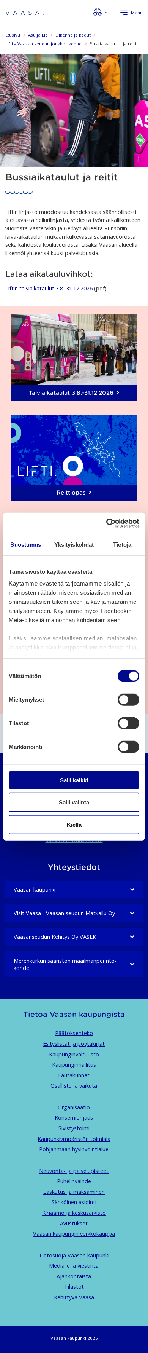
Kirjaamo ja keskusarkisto (74, 1212)
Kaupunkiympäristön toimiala (74, 1138)
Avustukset (74, 1223)
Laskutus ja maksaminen (74, 1191)
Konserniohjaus (74, 1117)
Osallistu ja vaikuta (73, 1085)
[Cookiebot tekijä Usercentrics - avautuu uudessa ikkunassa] (106, 523)
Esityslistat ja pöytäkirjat (74, 1043)
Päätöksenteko (74, 1033)
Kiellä (74, 824)
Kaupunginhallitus (74, 1064)
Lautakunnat (74, 1075)
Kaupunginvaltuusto (74, 1054)
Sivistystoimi (74, 1128)
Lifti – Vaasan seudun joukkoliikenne (43, 43)
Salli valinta (74, 802)
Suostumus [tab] (25, 544)
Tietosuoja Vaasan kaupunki (74, 1255)
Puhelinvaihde (74, 1181)
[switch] (128, 699)
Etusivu (12, 35)
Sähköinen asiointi (74, 1202)
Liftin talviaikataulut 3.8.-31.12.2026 (49, 288)
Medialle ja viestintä (74, 1265)
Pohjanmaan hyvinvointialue (74, 1149)
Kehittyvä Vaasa (74, 1297)
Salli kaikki (74, 780)
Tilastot (74, 1286)
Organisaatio (74, 1107)
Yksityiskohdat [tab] (74, 544)
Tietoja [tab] (122, 544)
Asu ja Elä (38, 35)
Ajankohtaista (74, 1276)
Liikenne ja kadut (73, 35)
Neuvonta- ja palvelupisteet (74, 1170)
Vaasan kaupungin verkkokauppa (74, 1233)
